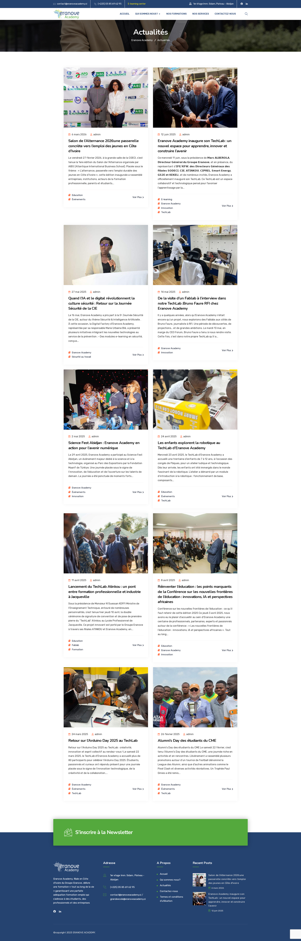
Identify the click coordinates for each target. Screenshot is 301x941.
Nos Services (200, 13)
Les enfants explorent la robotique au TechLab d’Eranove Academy (189, 445)
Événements (78, 199)
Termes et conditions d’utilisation (171, 898)
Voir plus (137, 197)
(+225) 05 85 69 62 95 (109, 4)
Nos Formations (176, 13)
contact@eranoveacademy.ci (72, 4)
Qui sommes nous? (146, 13)
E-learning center (137, 4)
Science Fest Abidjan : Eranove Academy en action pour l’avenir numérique (104, 445)
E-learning (166, 199)
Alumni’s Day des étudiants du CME (187, 740)
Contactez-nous (225, 13)
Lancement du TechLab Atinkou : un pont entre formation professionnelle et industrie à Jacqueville (104, 591)
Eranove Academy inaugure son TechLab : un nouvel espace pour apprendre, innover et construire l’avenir (194, 145)
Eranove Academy (171, 203)
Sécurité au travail (81, 356)
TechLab (166, 212)
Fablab (75, 645)
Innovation (167, 208)
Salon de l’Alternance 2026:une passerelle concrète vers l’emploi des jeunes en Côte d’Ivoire (103, 145)
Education (77, 195)
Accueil (124, 13)
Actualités (165, 885)
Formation (77, 649)
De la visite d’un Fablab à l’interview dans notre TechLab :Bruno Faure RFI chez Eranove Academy (192, 303)
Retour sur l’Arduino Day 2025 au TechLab (102, 740)
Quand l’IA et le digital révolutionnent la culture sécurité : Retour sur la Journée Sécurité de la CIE (101, 303)
